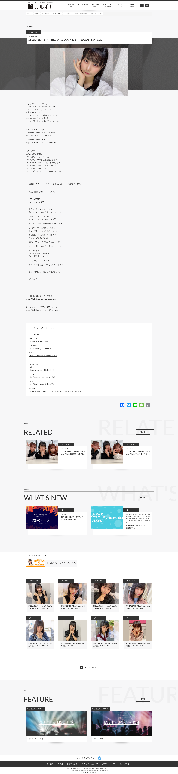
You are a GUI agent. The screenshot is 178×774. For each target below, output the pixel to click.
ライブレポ (95, 5)
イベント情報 (83, 5)
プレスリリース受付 (55, 764)
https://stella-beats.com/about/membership (43, 310)
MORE (142, 432)
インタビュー (108, 5)
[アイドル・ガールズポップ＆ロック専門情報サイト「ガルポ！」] (39, 6)
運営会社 (105, 764)
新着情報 (71, 5)
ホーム (29, 13)
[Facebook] (122, 405)
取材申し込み (72, 764)
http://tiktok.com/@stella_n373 (41, 384)
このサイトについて (90, 764)
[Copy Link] (148, 405)
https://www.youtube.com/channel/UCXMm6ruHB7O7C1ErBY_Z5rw (56, 391)
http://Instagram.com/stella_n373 (42, 377)
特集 (132, 5)
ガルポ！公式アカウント (86, 758)
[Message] (141, 405)
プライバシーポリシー (122, 764)
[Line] (135, 405)
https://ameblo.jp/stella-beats (40, 349)
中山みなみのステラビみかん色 (51, 13)
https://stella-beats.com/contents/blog (41, 143)
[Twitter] (129, 405)
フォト (119, 5)
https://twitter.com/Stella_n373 (41, 370)
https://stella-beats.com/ (38, 342)
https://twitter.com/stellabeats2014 (43, 356)
